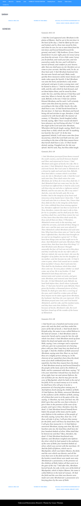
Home (4, 1)
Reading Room (51, 1)
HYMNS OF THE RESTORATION (37, 1)
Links (24, 1)
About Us (11, 1)
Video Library (68, 1)
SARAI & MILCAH (13, 20)
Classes (60, 1)
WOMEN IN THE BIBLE (40, 20)
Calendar (18, 1)
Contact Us (6, 4)
